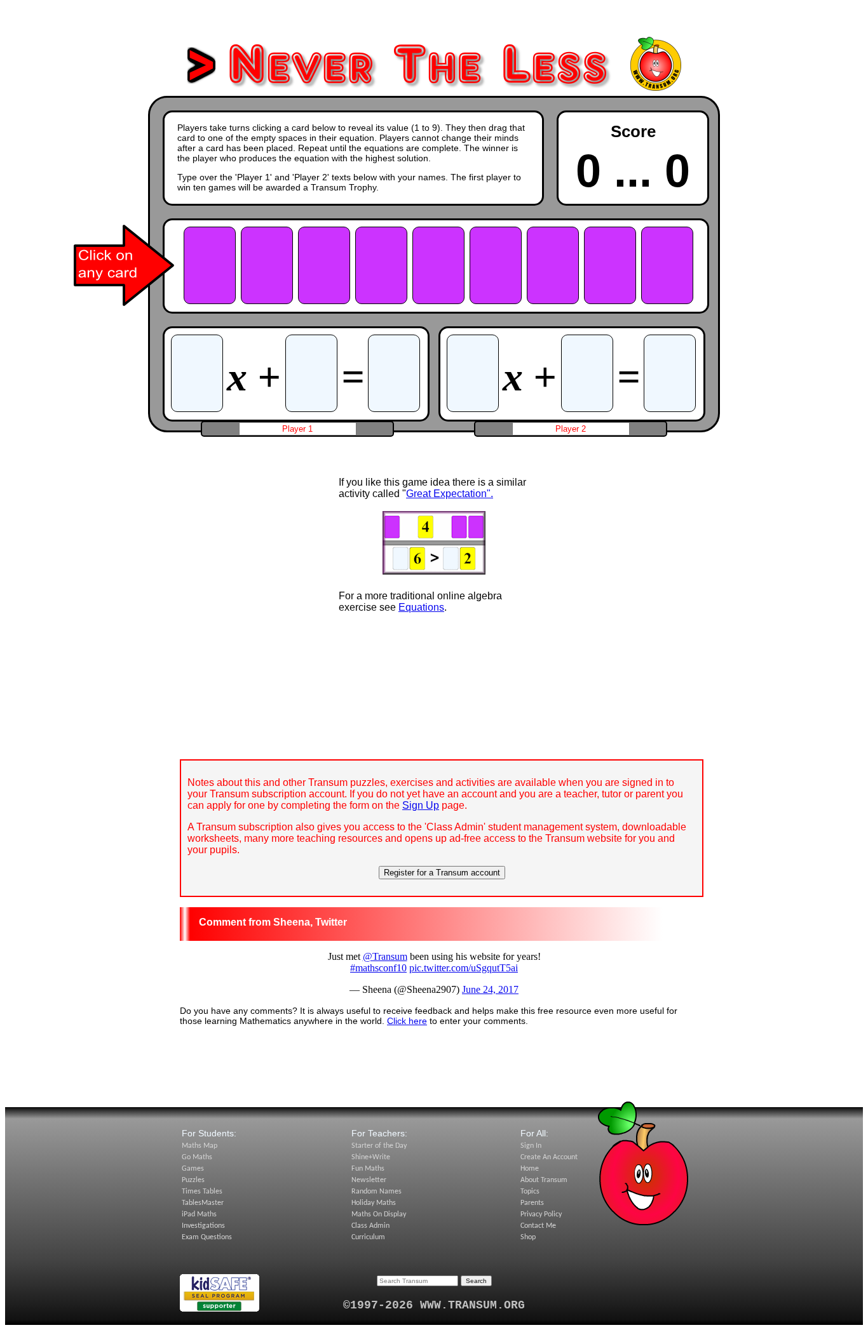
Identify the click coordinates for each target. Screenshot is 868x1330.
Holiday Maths (373, 1203)
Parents (532, 1203)
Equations (421, 607)
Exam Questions (207, 1237)
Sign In (530, 1146)
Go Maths (197, 1157)
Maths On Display (378, 1214)
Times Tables (202, 1191)
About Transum (543, 1180)
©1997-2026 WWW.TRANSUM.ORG (434, 1305)
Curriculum (368, 1237)
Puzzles (193, 1180)
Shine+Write (370, 1157)
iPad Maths (199, 1214)
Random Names (376, 1191)
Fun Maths (367, 1169)
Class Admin (370, 1226)
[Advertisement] (434, 21)
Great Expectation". (449, 493)
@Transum (385, 956)
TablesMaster (203, 1203)
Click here (407, 1021)
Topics (529, 1191)
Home (529, 1169)
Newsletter (368, 1180)
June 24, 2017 (490, 989)
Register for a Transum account (442, 872)
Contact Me (538, 1226)
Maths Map (199, 1146)
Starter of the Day (379, 1146)
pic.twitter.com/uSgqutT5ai (463, 967)
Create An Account (549, 1157)
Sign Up (420, 805)
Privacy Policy (541, 1214)
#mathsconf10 (378, 967)
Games (193, 1169)
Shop (528, 1237)
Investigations (203, 1226)
